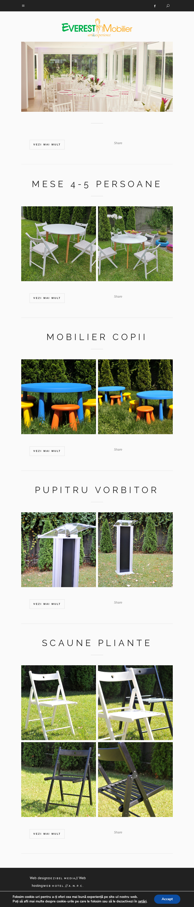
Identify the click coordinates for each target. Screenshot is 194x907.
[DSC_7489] (135, 398)
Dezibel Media (62, 878)
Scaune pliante (97, 643)
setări (142, 901)
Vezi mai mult (47, 144)
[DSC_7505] (58, 398)
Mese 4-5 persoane (97, 184)
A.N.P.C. (76, 885)
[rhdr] (58, 245)
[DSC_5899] (135, 781)
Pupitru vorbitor (97, 490)
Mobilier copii (97, 337)
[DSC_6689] (135, 551)
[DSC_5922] (58, 704)
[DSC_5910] (58, 781)
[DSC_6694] (58, 551)
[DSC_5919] (135, 704)
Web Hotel (54, 885)
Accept (167, 899)
